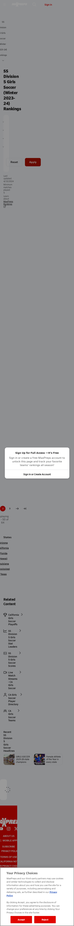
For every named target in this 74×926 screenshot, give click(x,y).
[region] (37, 896)
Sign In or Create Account (37, 474)
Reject (45, 919)
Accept (21, 919)
